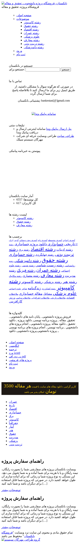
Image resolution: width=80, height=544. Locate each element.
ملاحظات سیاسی (23, 298)
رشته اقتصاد (31, 29)
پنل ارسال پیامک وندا (58, 128)
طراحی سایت (65, 135)
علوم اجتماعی (15, 289)
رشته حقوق (31, 25)
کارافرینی (15, 301)
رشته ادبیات (64, 249)
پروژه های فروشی (20, 360)
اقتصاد (13, 408)
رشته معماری (31, 276)
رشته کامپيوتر (32, 282)
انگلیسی (14, 345)
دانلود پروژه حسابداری (31, 244)
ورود (19, 50)
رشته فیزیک (26, 270)
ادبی (16, 240)
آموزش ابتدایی (69, 240)
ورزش (12, 298)
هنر (11, 430)
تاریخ (12, 405)
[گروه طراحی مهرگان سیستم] (20, 539)
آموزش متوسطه (55, 240)
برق (11, 416)
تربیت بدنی (15, 444)
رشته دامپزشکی (34, 47)
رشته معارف (32, 40)
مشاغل (47, 294)
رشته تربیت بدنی (34, 43)
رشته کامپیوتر (32, 22)
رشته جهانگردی (44, 254)
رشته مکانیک (15, 276)
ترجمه (13, 349)
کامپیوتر (14, 419)
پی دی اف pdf (17, 356)
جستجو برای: (17, 69)
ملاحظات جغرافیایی (40, 298)
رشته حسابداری (21, 254)
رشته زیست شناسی (50, 265)
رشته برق (24, 249)
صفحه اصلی (23, 15)
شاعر (24, 288)
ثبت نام (20, 54)
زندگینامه (34, 288)
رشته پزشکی (53, 282)
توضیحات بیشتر (10, 490)
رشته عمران (31, 33)
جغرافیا (13, 423)
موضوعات (22, 18)
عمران (13, 401)
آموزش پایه (42, 240)
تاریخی (69, 244)
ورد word (14, 352)
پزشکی (13, 440)
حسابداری (55, 244)
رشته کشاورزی (49, 288)
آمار (11, 426)
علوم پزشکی (32, 36)
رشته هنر (70, 282)
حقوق (12, 433)
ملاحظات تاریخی (57, 298)
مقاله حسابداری (30, 294)
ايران (11, 240)
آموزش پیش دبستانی (28, 240)
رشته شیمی (28, 265)
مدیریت (13, 437)
